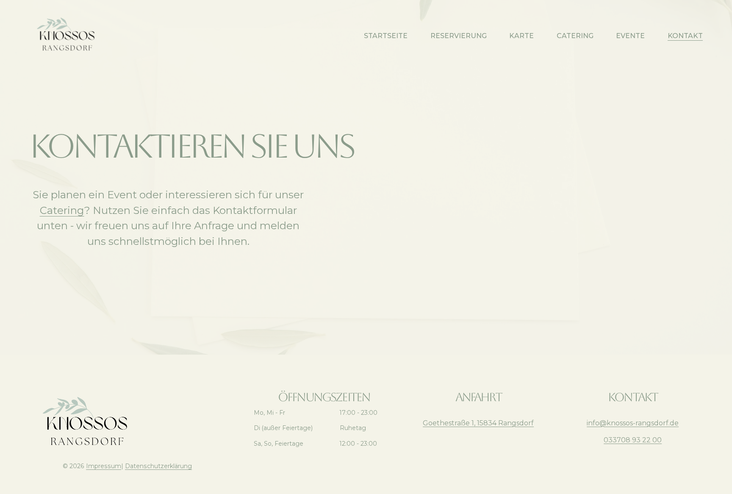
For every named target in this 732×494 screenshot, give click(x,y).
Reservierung (458, 36)
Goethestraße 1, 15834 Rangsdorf (478, 423)
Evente (630, 36)
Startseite (386, 36)
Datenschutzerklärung (158, 466)
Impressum (103, 466)
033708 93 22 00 (633, 440)
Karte (521, 36)
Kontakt (685, 36)
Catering (575, 36)
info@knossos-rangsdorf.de (633, 423)
